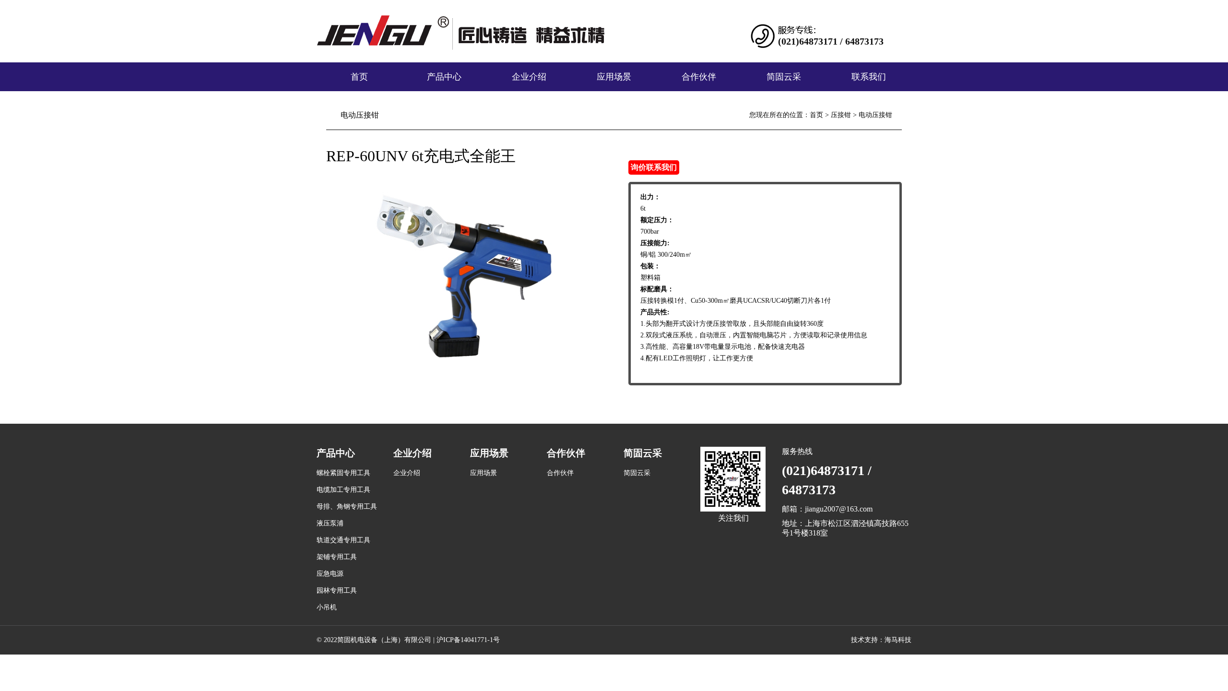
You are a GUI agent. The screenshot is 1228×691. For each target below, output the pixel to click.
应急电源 (330, 573)
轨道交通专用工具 (343, 540)
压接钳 (841, 115)
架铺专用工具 (337, 556)
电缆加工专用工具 (343, 489)
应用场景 (614, 77)
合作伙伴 (699, 77)
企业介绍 (529, 77)
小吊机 (327, 607)
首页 (359, 77)
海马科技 (898, 639)
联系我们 (868, 77)
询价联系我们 (654, 167)
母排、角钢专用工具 (347, 506)
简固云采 (784, 77)
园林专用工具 (337, 590)
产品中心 (444, 77)
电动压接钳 (875, 115)
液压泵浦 (330, 523)
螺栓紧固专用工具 (343, 473)
